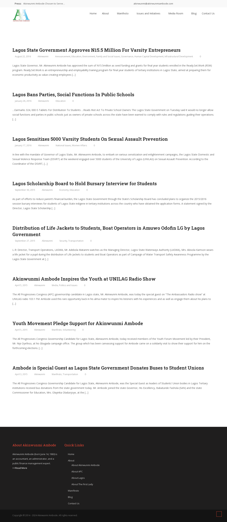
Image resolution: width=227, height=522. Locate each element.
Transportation (76, 240)
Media (55, 285)
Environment (88, 56)
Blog (193, 13)
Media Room (176, 13)
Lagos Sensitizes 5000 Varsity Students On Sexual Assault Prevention (90, 139)
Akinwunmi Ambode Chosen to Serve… (44, 3)
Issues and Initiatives (149, 13)
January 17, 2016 (23, 145)
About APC (77, 471)
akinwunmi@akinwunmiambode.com (153, 3)
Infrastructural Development (179, 56)
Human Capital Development (149, 56)
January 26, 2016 (23, 100)
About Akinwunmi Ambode (85, 465)
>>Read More (19, 468)
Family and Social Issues (108, 56)
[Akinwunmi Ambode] (21, 14)
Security (63, 240)
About (106, 13)
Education (76, 56)
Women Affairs (79, 145)
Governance (127, 56)
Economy (64, 189)
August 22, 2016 (23, 56)
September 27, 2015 (25, 240)
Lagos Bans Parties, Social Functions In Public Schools (73, 94)
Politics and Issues (68, 285)
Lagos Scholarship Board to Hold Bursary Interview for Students (84, 183)
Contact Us (208, 13)
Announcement (62, 56)
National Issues (63, 145)
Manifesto (123, 13)
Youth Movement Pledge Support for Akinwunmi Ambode (77, 323)
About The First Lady (82, 484)
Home (93, 13)
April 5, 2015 (21, 285)
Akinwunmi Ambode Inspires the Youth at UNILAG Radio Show (84, 279)
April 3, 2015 (21, 374)
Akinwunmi (43, 56)
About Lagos (78, 477)
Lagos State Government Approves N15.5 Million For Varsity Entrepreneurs (96, 50)
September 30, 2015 (25, 189)
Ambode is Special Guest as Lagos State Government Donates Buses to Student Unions (108, 368)
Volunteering (69, 329)
